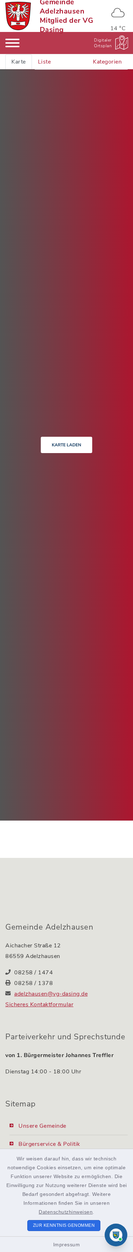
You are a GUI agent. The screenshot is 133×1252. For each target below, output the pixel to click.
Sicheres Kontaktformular (39, 1004)
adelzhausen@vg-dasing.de (51, 994)
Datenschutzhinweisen (66, 1212)
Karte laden (66, 445)
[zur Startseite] (18, 16)
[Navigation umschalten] (12, 43)
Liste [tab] (44, 62)
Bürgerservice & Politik (49, 1144)
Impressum (66, 1244)
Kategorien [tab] (107, 62)
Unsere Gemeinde (42, 1126)
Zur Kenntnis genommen (64, 1225)
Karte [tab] (18, 62)
